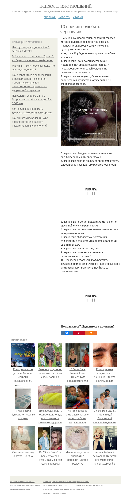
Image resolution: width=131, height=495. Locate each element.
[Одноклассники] (91, 333)
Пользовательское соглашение (64, 481)
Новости (64, 17)
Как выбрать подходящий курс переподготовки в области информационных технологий (30, 122)
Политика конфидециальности (55, 485)
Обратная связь (83, 481)
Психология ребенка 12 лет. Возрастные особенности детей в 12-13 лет (32, 99)
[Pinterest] (79, 333)
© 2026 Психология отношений (22, 481)
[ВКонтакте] (67, 333)
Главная (50, 17)
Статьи (78, 17)
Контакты (47, 481)
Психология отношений (65, 6)
